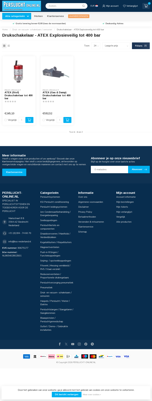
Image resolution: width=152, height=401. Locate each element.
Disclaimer (83, 206)
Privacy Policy (85, 211)
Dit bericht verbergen (66, 394)
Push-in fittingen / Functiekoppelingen (50, 254)
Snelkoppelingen (48, 220)
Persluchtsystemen (50, 196)
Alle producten (124, 221)
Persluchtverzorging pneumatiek (56, 282)
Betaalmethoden (87, 216)
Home (5, 29)
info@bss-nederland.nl (19, 241)
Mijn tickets (122, 206)
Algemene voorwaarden (90, 201)
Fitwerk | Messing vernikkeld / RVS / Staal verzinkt (55, 267)
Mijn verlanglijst (124, 211)
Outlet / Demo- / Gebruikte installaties (54, 328)
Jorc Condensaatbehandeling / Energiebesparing (55, 213)
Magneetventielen (49, 247)
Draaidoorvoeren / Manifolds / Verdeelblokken (55, 235)
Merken (38, 16)
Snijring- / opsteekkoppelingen (55, 260)
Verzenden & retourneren (91, 221)
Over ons (82, 196)
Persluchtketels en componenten (49, 227)
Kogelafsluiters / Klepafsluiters (56, 242)
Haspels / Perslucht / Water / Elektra (55, 303)
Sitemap (82, 231)
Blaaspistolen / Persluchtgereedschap (51, 319)
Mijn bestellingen (125, 201)
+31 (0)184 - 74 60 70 (19, 233)
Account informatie (126, 196)
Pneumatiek (46, 287)
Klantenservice (55, 16)
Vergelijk (12, 120)
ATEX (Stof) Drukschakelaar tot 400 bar (19, 95)
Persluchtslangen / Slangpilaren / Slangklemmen (56, 311)
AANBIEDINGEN (78, 16)
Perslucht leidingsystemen (53, 206)
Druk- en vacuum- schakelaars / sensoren (32, 29)
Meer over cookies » (92, 394)
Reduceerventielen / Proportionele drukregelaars (54, 276)
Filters (139, 45)
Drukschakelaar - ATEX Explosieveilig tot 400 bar (80, 29)
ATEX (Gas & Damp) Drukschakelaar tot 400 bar (57, 95)
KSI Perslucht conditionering (54, 201)
